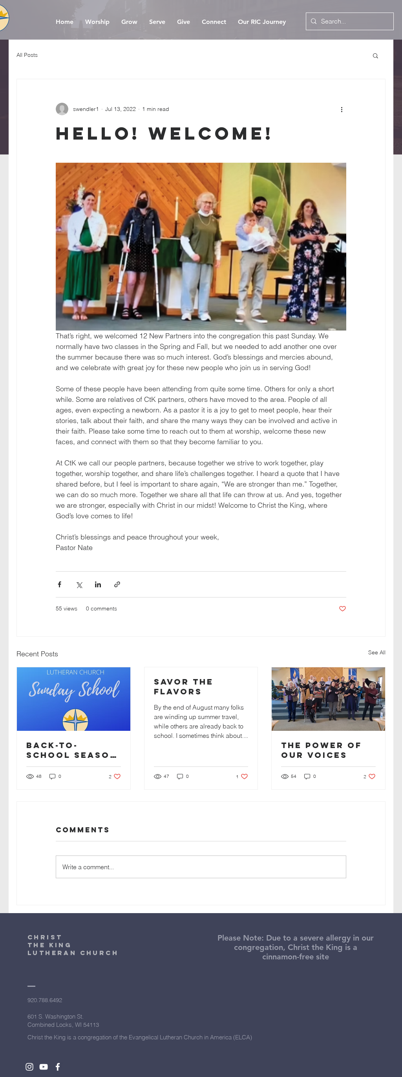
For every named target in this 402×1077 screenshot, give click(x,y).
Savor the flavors (184, 686)
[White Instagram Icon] (29, 1067)
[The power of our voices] (328, 699)
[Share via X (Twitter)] (78, 584)
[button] (375, 55)
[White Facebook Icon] (58, 1067)
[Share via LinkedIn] (98, 584)
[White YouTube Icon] (43, 1067)
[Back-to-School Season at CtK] (73, 699)
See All (377, 652)
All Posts (27, 54)
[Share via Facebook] (59, 584)
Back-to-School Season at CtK (71, 750)
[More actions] (341, 109)
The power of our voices (321, 750)
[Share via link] (117, 584)
